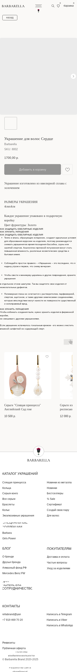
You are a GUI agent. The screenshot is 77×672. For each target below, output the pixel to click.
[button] (10, 642)
